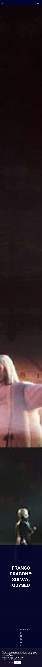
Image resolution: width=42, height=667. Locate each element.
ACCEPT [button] (18, 662)
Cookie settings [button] (8, 663)
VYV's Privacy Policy (32, 657)
